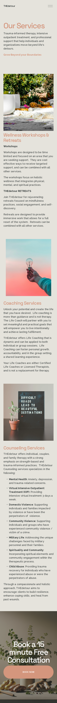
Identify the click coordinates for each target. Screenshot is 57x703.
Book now (28, 672)
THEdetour (9, 6)
